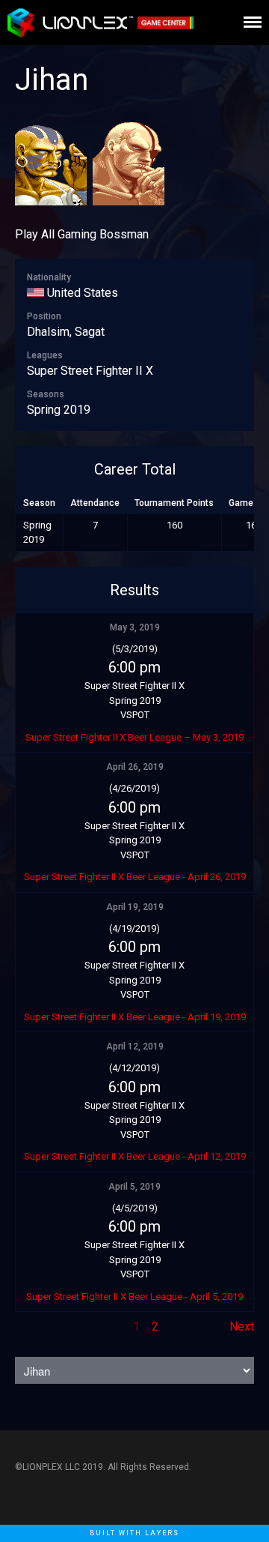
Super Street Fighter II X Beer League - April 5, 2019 (134, 1296)
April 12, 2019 (135, 1046)
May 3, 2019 (135, 627)
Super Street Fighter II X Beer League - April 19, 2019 (135, 1017)
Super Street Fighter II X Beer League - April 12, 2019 (135, 1156)
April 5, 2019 (134, 1186)
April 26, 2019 (135, 767)
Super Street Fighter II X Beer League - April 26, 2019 (135, 876)
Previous (38, 1326)
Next (241, 1326)
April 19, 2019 (135, 907)
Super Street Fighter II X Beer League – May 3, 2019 (134, 737)
